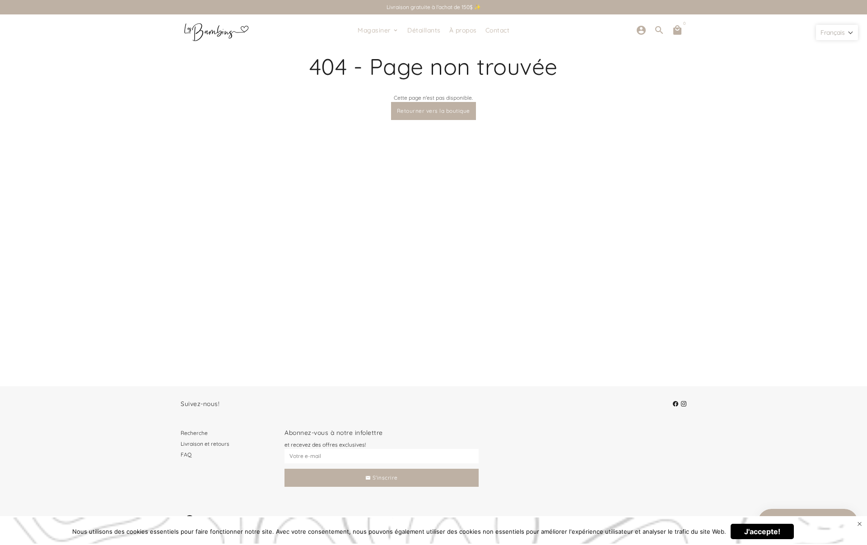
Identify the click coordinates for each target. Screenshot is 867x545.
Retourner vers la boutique (433, 110)
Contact (497, 30)
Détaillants (424, 30)
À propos (463, 30)
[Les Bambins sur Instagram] (683, 403)
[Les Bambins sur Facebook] (675, 403)
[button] (837, 32)
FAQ (186, 454)
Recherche (194, 433)
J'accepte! (762, 531)
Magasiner (378, 30)
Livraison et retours (205, 443)
